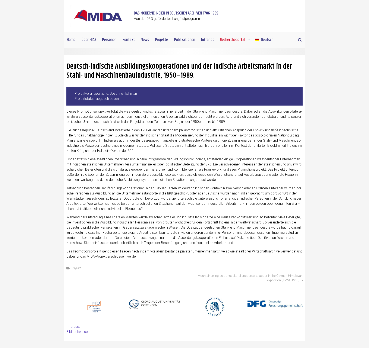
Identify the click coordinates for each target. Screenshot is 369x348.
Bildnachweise (77, 332)
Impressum (74, 327)
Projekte (76, 268)
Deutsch (267, 40)
